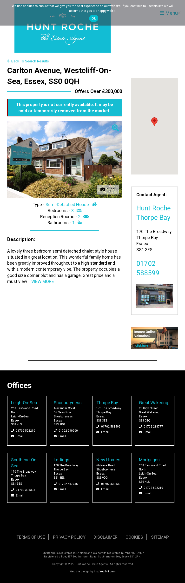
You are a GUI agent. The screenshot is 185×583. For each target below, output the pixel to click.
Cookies (134, 537)
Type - (39, 204)
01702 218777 (153, 426)
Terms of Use (30, 537)
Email (19, 436)
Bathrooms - (59, 222)
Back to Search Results (29, 61)
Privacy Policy (69, 537)
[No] (179, 12)
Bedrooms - (59, 210)
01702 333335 (25, 490)
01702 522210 (25, 430)
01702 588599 (110, 426)
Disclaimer (105, 537)
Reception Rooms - (59, 216)
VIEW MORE (42, 281)
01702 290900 (68, 430)
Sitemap (160, 537)
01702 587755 (68, 484)
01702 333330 (110, 484)
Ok (94, 18)
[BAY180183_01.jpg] (64, 159)
